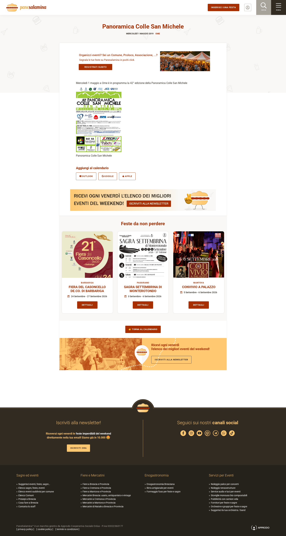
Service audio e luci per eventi (225, 491)
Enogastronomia (157, 475)
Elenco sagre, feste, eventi (31, 488)
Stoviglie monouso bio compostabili (229, 495)
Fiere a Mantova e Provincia (97, 491)
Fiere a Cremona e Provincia (97, 488)
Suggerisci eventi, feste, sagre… (34, 484)
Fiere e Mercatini (93, 475)
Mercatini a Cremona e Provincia (99, 499)
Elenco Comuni (26, 495)
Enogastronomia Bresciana (161, 484)
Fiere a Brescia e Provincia (96, 484)
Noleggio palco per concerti (225, 484)
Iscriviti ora (78, 448)
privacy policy (25, 529)
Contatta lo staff (26, 506)
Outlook (87, 176)
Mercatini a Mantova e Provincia (99, 502)
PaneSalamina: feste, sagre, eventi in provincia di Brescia (25, 7)
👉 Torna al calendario (143, 329)
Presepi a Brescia (27, 499)
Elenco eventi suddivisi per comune (36, 491)
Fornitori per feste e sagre (224, 502)
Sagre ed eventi (27, 475)
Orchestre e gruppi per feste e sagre (229, 506)
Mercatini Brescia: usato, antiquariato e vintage (107, 495)
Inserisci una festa (223, 7)
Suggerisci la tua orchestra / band (228, 510)
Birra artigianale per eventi (160, 488)
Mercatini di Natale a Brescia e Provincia (103, 506)
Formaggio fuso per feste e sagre (163, 491)
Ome (157, 33)
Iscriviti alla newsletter (171, 359)
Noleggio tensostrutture (223, 488)
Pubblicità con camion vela (224, 499)
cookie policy (45, 529)
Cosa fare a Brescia (28, 502)
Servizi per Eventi (221, 475)
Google (109, 176)
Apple (128, 176)
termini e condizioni (67, 529)
